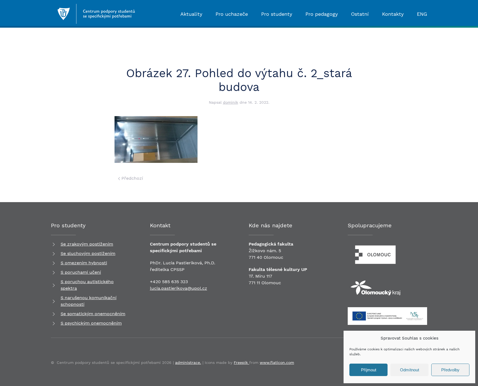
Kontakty (393, 14)
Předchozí (131, 178)
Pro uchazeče (231, 14)
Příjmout (368, 369)
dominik (230, 102)
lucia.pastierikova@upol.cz (178, 288)
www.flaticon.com (277, 362)
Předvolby (450, 369)
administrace (187, 362)
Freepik (241, 362)
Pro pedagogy (321, 14)
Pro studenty (276, 14)
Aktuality (191, 14)
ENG (422, 14)
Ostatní (360, 14)
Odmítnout (409, 369)
